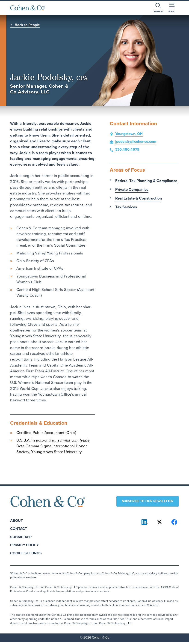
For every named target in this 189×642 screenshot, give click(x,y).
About (16, 520)
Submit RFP (21, 537)
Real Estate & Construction (138, 198)
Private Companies (131, 189)
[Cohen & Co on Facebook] (174, 522)
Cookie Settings (26, 553)
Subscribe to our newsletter (147, 501)
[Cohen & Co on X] (159, 522)
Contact (18, 528)
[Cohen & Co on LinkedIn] (144, 522)
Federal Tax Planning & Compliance (146, 181)
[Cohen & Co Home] (27, 8)
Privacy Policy (24, 545)
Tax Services (126, 207)
